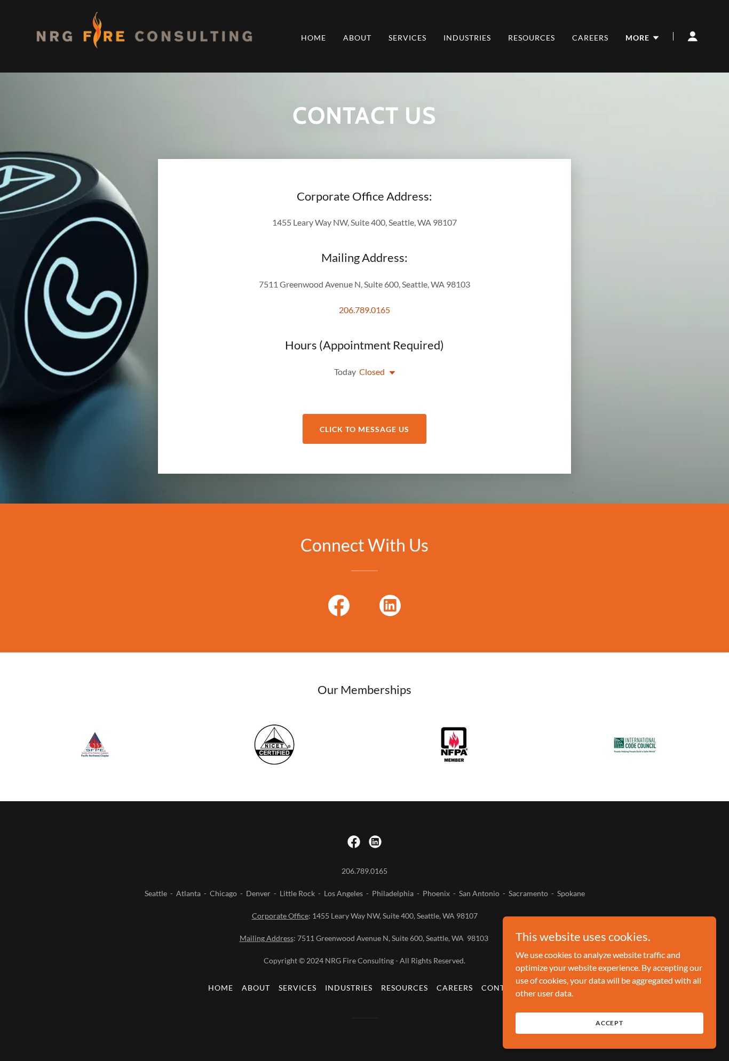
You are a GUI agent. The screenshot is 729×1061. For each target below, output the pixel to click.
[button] (642, 37)
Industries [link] (467, 37)
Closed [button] (372, 371)
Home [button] (220, 987)
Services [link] (407, 37)
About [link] (357, 37)
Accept (609, 1023)
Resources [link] (531, 37)
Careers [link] (590, 37)
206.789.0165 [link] (364, 310)
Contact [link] (501, 987)
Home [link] (313, 37)
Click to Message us (364, 429)
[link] (144, 35)
